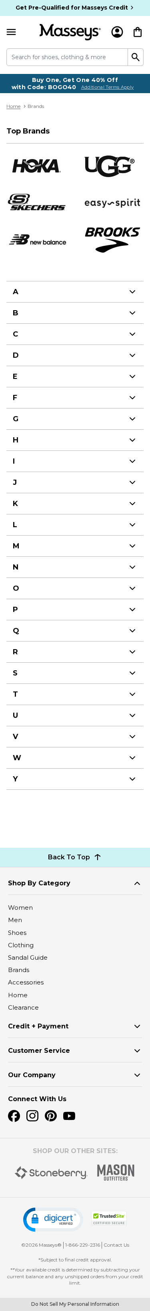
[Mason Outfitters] (116, 1172)
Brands (18, 970)
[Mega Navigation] (11, 32)
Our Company (32, 1075)
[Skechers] (37, 202)
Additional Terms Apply (107, 87)
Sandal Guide (28, 957)
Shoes (17, 932)
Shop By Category (39, 883)
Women (20, 907)
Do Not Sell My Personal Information (75, 1304)
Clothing (21, 945)
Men (15, 920)
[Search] (136, 57)
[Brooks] (113, 239)
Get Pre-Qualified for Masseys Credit (72, 7)
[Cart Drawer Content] (138, 32)
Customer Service (39, 1050)
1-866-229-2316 (82, 1245)
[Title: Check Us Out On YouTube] (69, 1116)
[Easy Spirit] (113, 202)
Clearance (23, 1007)
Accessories (26, 982)
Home (13, 106)
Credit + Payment (38, 1026)
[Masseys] (70, 32)
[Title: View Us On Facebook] (14, 1116)
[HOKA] (37, 165)
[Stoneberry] (51, 1173)
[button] (53, 1219)
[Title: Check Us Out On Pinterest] (51, 1116)
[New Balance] (37, 239)
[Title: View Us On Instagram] (32, 1116)
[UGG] (113, 165)
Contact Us (116, 1245)
